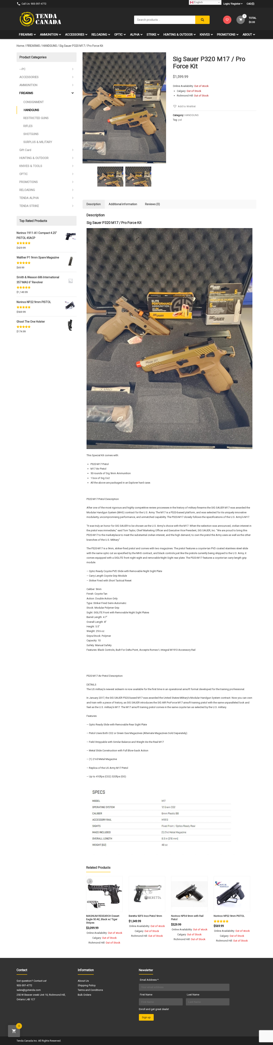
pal (180, 119)
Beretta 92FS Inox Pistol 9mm (145, 915)
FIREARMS (26, 34)
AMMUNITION (49, 34)
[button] (184, 106)
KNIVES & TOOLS (30, 166)
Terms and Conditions (90, 989)
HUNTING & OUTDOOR (178, 34)
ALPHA (134, 34)
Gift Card (25, 150)
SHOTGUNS (31, 134)
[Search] (202, 20)
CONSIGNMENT (33, 102)
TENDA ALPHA (29, 198)
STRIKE (151, 34)
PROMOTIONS (226, 34)
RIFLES (28, 126)
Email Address (149, 979)
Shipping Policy (87, 985)
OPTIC (118, 34)
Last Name (193, 994)
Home (20, 45)
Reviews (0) (152, 204)
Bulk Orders (84, 994)
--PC (22, 69)
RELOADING (99, 34)
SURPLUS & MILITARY (37, 142)
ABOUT (247, 34)
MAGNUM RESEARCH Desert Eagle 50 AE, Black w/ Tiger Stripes (102, 919)
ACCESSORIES (74, 34)
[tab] (94, 204)
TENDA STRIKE (29, 206)
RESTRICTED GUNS (36, 118)
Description (94, 204)
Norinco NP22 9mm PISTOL (229, 915)
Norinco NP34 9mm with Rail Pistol (187, 917)
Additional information (123, 204)
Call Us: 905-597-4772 (34, 3)
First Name (146, 994)
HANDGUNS (49, 45)
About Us (83, 980)
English (198, 2)
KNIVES (205, 34)
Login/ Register (231, 3)
